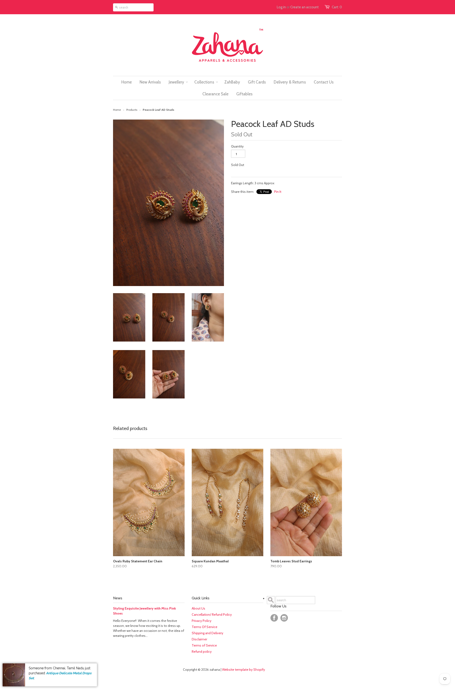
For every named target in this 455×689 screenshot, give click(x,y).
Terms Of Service (204, 627)
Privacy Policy (201, 621)
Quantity (237, 146)
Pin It (277, 192)
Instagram (284, 618)
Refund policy (202, 651)
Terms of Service (204, 645)
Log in (281, 7)
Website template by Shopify (243, 669)
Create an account (304, 7)
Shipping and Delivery (207, 633)
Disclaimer (199, 639)
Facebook (274, 618)
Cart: (337, 7)
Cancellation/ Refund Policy (212, 614)
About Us (198, 608)
